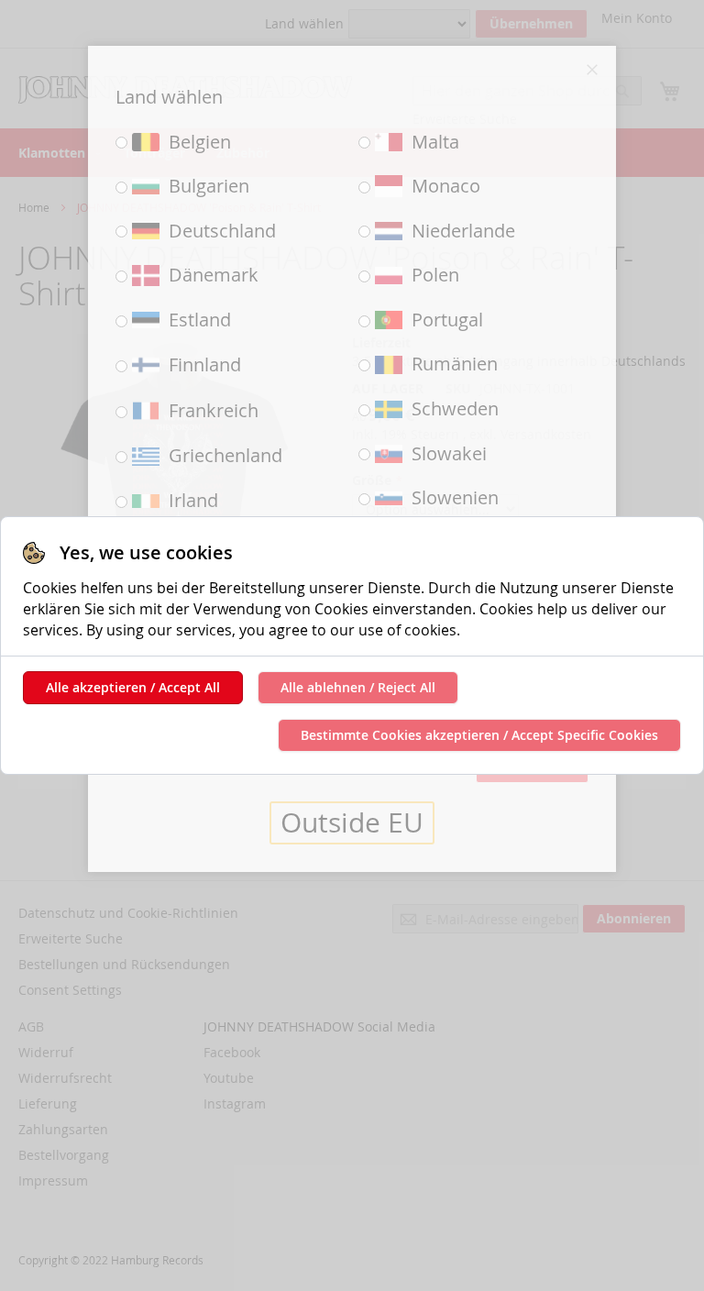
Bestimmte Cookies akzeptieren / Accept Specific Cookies (479, 735)
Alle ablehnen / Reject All (357, 687)
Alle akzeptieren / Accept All (133, 687)
